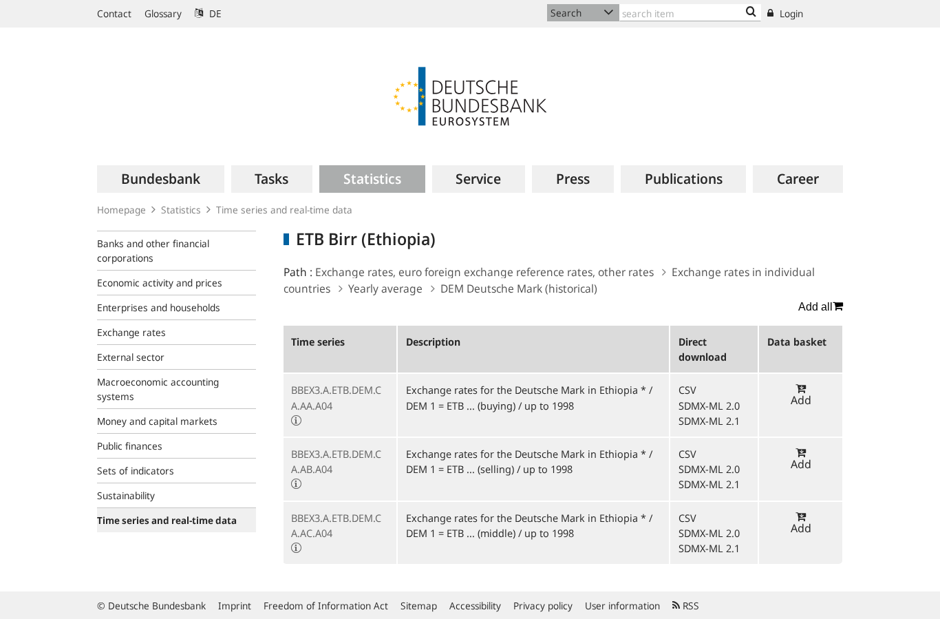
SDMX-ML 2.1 (709, 421)
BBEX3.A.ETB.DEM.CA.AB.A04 (336, 461)
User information (622, 605)
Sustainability (126, 495)
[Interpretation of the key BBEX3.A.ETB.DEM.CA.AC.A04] (296, 548)
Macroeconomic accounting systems (158, 389)
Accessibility (475, 605)
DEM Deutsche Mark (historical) (518, 288)
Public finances (129, 445)
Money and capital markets (157, 421)
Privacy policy (543, 605)
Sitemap (418, 605)
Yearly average (385, 288)
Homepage (121, 209)
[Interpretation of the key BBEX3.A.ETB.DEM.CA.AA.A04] (296, 421)
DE (214, 13)
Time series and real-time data (284, 209)
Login (790, 13)
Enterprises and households (158, 307)
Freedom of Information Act (326, 605)
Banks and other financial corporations (153, 250)
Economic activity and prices (159, 282)
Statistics (181, 209)
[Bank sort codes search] (751, 12)
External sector (130, 357)
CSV (687, 390)
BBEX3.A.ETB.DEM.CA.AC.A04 (336, 525)
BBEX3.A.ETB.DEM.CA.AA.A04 (336, 397)
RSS (689, 605)
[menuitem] (160, 179)
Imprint (234, 605)
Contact (114, 13)
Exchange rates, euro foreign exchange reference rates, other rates (484, 272)
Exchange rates (131, 332)
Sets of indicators (135, 470)
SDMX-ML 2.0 (709, 405)
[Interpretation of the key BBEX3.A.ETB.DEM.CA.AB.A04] (296, 484)
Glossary (163, 13)
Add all (815, 307)
